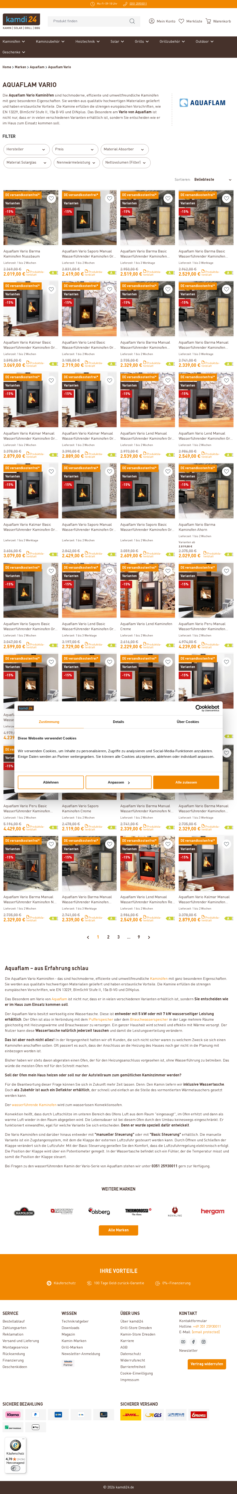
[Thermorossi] (137, 1211)
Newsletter (188, 1351)
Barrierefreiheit (133, 1367)
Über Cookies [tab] (188, 721)
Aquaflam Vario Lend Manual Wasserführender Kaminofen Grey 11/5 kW (147, 436)
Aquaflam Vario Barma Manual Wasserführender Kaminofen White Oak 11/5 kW (203, 809)
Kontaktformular (193, 1321)
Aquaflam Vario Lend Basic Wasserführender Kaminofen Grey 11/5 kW (89, 345)
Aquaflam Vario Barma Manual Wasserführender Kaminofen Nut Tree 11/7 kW (147, 809)
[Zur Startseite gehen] (21, 21)
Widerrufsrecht (132, 1360)
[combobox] (86, 21)
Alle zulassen (186, 782)
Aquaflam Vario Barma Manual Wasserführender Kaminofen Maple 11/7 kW (203, 345)
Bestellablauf (14, 1321)
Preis (59, 149)
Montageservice (15, 1347)
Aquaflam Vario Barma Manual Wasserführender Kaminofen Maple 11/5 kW (145, 345)
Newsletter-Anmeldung (81, 1354)
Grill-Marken (72, 1347)
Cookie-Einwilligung (136, 1373)
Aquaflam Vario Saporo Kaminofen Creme (80, 808)
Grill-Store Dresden (136, 1328)
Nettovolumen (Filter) (122, 163)
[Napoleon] (24, 1211)
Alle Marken (118, 1230)
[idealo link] (89, 1363)
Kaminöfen (159, 979)
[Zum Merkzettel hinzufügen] (51, 198)
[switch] (15, 1468)
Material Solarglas (21, 163)
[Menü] (23, 1440)
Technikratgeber (75, 1321)
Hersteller (15, 149)
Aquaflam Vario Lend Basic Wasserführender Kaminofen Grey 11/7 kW (89, 627)
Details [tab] (118, 721)
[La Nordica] (62, 1211)
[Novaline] (175, 1211)
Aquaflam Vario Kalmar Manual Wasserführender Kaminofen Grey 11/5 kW (30, 436)
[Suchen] (132, 21)
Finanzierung (13, 1360)
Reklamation (13, 1334)
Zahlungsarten (14, 1328)
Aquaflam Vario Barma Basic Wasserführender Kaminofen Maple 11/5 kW (143, 254)
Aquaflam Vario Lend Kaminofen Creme (146, 626)
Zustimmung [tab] (49, 721)
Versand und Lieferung (21, 1341)
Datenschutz (130, 1354)
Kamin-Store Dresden (137, 1334)
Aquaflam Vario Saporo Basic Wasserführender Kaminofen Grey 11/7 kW (147, 527)
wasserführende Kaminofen (34, 1105)
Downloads (70, 1328)
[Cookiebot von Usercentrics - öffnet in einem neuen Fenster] (199, 708)
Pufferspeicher (101, 1020)
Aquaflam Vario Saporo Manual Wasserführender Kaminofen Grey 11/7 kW (89, 527)
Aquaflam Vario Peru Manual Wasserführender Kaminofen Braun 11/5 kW (202, 627)
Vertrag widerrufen (207, 1364)
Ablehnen (51, 782)
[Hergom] (213, 1211)
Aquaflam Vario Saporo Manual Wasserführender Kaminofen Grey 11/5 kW (89, 254)
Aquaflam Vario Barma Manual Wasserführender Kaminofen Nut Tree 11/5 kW (30, 900)
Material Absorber (119, 149)
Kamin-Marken (74, 1341)
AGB (124, 1347)
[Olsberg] (100, 1211)
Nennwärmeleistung (73, 163)
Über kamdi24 (131, 1321)
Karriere (127, 1341)
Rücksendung (14, 1354)
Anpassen (116, 782)
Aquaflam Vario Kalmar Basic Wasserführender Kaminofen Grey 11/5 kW (30, 345)
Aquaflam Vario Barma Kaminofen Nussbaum (21, 254)
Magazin (68, 1334)
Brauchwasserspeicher (149, 1020)
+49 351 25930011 (207, 1327)
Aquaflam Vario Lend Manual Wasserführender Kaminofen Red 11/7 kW (147, 900)
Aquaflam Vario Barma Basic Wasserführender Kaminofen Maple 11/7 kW (202, 254)
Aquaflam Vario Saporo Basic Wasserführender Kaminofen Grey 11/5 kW (30, 627)
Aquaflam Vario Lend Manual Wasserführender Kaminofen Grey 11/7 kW (206, 436)
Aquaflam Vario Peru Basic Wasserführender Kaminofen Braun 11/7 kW (26, 809)
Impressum (129, 1380)
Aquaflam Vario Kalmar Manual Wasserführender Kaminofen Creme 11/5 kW (204, 900)
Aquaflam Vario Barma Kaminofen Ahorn (197, 527)
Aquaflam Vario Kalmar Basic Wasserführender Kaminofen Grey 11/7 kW (30, 527)
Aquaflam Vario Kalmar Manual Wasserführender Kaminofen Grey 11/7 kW (89, 436)
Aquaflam (59, 999)
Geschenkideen (15, 1367)
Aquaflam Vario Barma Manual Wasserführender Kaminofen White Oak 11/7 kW (87, 900)
